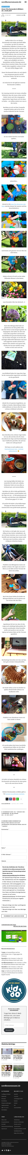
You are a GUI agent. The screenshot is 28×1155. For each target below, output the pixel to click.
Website (3, 861)
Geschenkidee (17, 1107)
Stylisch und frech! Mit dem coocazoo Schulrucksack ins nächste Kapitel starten (12, 972)
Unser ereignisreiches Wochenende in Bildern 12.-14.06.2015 (18, 1074)
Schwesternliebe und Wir (20, 1129)
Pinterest (8, 1150)
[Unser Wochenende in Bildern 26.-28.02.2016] (6, 1068)
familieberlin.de (18, 1131)
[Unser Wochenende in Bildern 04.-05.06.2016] (6, 1051)
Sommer (16, 1096)
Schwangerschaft (18, 1098)
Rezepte (3, 1098)
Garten (14, 803)
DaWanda (3, 1096)
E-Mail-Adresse (6, 854)
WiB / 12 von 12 (5, 6)
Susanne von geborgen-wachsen (15, 794)
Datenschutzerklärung (9, 875)
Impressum (4, 1129)
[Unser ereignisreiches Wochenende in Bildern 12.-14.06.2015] (18, 1068)
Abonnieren (9, 1030)
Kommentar (5, 829)
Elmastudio (11, 1146)
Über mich (3, 1120)
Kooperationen (5, 1122)
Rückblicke (4, 1101)
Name (3, 848)
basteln (16, 1094)
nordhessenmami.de (11, 2)
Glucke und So (17, 1124)
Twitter (2, 1150)
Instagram (6, 1150)
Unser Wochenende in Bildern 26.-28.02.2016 (6, 1073)
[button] (7, 799)
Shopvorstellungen (6, 1103)
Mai (18, 803)
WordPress (9, 1145)
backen (16, 1101)
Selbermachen (5, 1105)
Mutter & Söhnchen (19, 1122)
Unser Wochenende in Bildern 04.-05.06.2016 (6, 1057)
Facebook (4, 1150)
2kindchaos (17, 1120)
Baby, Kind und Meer (19, 1133)
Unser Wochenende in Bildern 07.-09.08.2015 (18, 1057)
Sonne (21, 803)
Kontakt (3, 1124)
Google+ (10, 1150)
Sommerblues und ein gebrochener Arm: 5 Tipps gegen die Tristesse (11, 954)
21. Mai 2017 (8, 15)
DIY (15, 1105)
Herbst (15, 1103)
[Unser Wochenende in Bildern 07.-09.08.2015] (18, 1051)
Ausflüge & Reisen (5, 1094)
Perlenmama (17, 1126)
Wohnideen (4, 1110)
